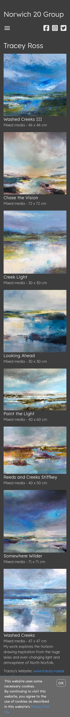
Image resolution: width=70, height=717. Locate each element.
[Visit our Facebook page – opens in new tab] (46, 28)
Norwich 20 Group (34, 14)
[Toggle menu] (7, 27)
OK (61, 683)
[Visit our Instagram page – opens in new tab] (55, 28)
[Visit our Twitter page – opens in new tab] (63, 28)
